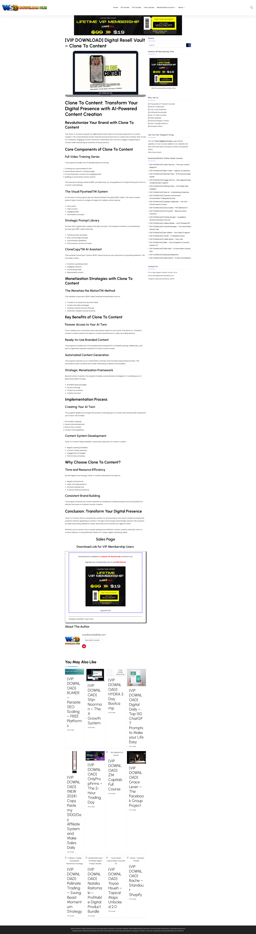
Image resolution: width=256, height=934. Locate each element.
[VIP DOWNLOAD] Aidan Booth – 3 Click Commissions (170, 258)
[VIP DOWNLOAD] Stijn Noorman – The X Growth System (95, 704)
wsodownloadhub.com (94, 634)
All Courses (125, 7)
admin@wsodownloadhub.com (163, 276)
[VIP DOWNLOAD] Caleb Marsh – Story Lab (166, 239)
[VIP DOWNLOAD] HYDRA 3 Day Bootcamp (115, 694)
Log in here (89, 619)
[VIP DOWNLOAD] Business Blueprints (164, 255)
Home (115, 7)
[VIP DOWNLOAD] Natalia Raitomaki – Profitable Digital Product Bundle (95, 890)
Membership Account (165, 7)
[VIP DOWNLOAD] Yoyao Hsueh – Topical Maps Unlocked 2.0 (115, 888)
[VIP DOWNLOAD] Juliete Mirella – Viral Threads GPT (170, 223)
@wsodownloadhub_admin (165, 279)
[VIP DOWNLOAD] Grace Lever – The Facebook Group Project (136, 787)
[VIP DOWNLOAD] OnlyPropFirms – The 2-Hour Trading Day (95, 783)
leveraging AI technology (77, 475)
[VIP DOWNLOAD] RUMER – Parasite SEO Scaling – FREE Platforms (74, 702)
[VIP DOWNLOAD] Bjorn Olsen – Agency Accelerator (170, 171)
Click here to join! (155, 152)
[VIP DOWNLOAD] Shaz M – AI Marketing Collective (169, 192)
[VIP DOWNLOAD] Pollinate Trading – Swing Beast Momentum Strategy (74, 890)
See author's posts (92, 640)
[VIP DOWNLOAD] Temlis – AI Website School (167, 236)
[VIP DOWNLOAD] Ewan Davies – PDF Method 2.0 (168, 208)
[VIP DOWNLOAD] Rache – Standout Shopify (136, 880)
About (180, 7)
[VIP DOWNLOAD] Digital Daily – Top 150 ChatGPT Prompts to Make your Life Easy (136, 716)
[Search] (188, 45)
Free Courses (149, 7)
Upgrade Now (105, 610)
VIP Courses (136, 7)
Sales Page (105, 539)
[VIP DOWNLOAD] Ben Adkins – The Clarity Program (170, 232)
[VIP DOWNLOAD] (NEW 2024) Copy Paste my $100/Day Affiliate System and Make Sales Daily (74, 812)
